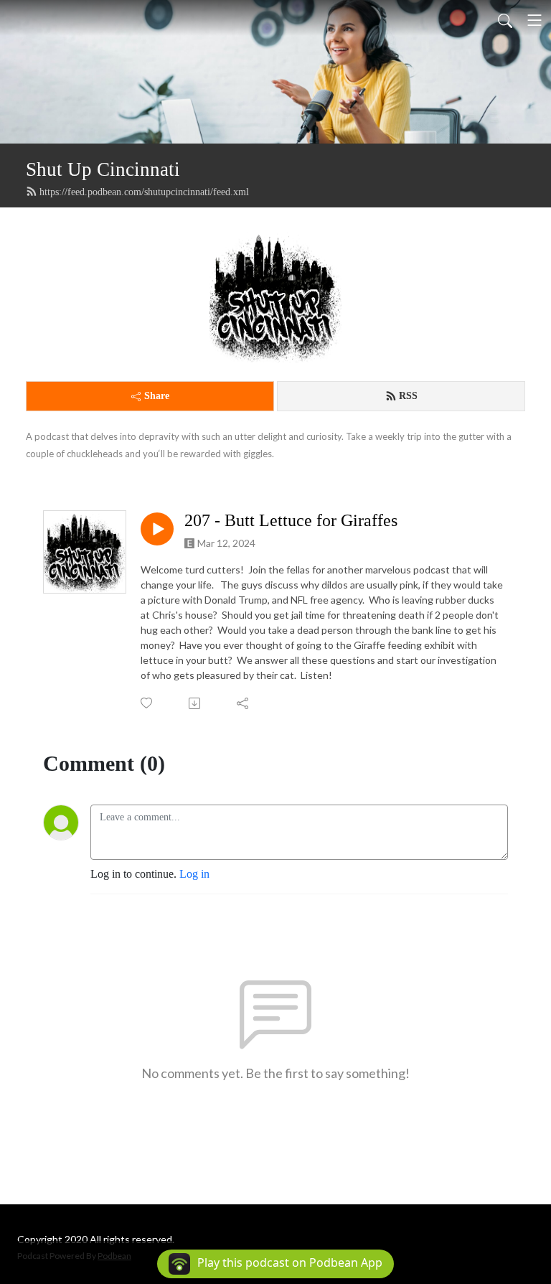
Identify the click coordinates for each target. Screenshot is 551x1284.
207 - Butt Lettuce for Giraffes (290, 520)
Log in (194, 874)
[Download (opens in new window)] (195, 703)
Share (156, 395)
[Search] (505, 20)
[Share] (243, 703)
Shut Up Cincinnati (103, 169)
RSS (408, 395)
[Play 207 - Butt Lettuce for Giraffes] (157, 528)
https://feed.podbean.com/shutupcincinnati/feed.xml (144, 192)
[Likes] (147, 703)
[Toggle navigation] (534, 20)
